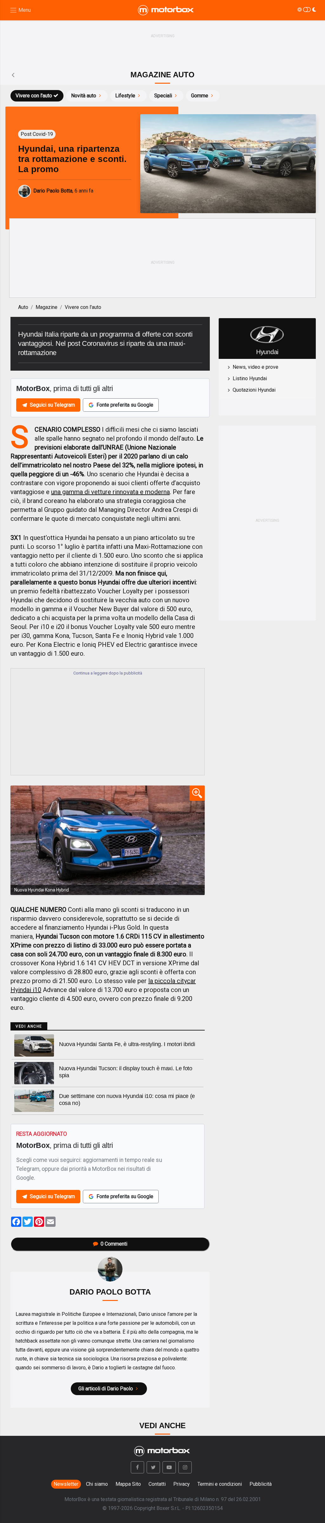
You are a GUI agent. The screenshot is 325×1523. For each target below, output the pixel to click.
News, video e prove (255, 367)
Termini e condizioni (219, 1484)
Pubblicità (260, 1484)
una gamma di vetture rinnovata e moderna (110, 492)
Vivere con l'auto (34, 96)
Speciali (163, 96)
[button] (137, 1467)
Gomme (199, 96)
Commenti (114, 1244)
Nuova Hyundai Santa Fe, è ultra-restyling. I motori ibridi (127, 1044)
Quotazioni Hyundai (254, 390)
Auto (23, 307)
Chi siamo (97, 1484)
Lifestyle (125, 96)
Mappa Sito (128, 1484)
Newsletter (66, 1484)
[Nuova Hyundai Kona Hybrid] (107, 840)
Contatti (157, 1484)
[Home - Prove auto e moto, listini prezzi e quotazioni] (166, 10)
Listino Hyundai (250, 378)
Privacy (181, 1484)
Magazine (46, 307)
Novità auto (83, 96)
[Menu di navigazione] (20, 10)
